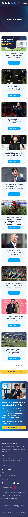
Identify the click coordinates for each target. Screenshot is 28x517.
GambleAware (9, 508)
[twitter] (6, 483)
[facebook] (2, 483)
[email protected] (9, 465)
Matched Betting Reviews (8, 475)
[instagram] (14, 483)
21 (16, 365)
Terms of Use (16, 512)
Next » (20, 365)
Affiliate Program (5, 472)
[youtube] (18, 483)
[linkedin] (10, 483)
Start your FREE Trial (14, 371)
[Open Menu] (25, 3)
